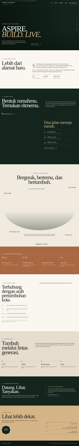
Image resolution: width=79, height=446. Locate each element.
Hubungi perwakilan (52, 394)
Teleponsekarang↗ (6, 430)
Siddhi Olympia (8, 3)
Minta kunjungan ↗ (73, 2)
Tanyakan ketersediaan (49, 147)
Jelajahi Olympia (34, 43)
